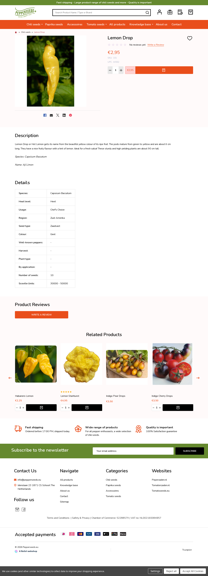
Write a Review (155, 44)
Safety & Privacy (81, 518)
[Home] (16, 32)
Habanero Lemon (24, 396)
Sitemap (64, 501)
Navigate (69, 471)
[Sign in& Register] (159, 12)
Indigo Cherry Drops (162, 396)
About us (161, 24)
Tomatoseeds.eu (160, 490)
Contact (177, 24)
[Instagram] (17, 509)
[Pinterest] (70, 115)
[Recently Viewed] (180, 12)
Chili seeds (33, 24)
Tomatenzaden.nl (161, 485)
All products (117, 24)
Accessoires (74, 24)
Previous (10, 378)
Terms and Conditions (58, 518)
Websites (161, 471)
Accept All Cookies (193, 571)
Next (198, 378)
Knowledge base (140, 24)
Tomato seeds (95, 24)
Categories (117, 471)
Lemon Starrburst (70, 396)
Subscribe (189, 451)
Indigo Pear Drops (115, 396)
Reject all (171, 571)
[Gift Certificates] (169, 12)
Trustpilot (187, 549)
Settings (155, 571)
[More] (42, 24)
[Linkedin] (64, 115)
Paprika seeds (54, 24)
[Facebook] (45, 115)
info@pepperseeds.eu (29, 479)
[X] (57, 115)
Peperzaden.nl (159, 479)
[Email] (51, 115)
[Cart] (190, 12)
